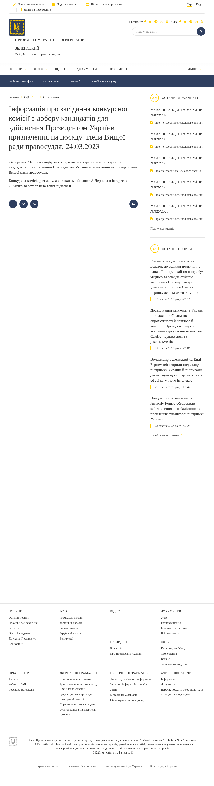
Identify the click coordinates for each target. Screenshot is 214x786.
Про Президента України (126, 653)
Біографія (116, 648)
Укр (189, 4)
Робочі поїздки (69, 628)
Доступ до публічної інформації (130, 679)
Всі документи (170, 633)
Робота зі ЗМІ (17, 684)
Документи (171, 611)
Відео (115, 611)
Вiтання (14, 628)
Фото (64, 611)
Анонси (14, 679)
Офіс (27, 97)
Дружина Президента (22, 638)
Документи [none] (87, 69)
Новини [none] (16, 69)
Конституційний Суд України (123, 766)
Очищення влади (176, 673)
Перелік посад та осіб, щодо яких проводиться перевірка (182, 691)
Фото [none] (39, 69)
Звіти (113, 689)
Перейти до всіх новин (165, 435)
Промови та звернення (23, 623)
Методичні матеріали (123, 695)
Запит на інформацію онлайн (128, 684)
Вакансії (75, 81)
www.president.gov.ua (69, 748)
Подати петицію (67, 4)
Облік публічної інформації (127, 700)
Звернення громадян (78, 673)
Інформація (168, 679)
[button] (151, 22)
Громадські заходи (71, 617)
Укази (164, 617)
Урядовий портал (48, 766)
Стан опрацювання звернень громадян (78, 712)
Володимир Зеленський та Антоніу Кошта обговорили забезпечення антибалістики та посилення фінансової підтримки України (177, 408)
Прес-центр (19, 673)
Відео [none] (60, 69)
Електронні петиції (72, 699)
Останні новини (19, 617)
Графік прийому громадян (76, 694)
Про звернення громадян (75, 679)
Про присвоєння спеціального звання (178, 122)
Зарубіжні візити (70, 633)
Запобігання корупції (104, 81)
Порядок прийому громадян (77, 704)
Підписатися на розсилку (107, 4)
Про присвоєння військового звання (177, 171)
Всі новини (16, 644)
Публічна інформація (129, 673)
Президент (119, 642)
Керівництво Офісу (21, 81)
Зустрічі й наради (71, 623)
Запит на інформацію (37, 10)
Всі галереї (66, 638)
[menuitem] (19, 69)
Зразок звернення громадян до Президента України (79, 686)
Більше (191, 69)
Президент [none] (119, 69)
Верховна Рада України (82, 766)
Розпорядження (171, 623)
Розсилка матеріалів (21, 689)
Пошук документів (162, 228)
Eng (198, 4)
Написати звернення (31, 4)
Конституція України (174, 628)
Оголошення (51, 81)
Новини (15, 611)
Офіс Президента (19, 633)
